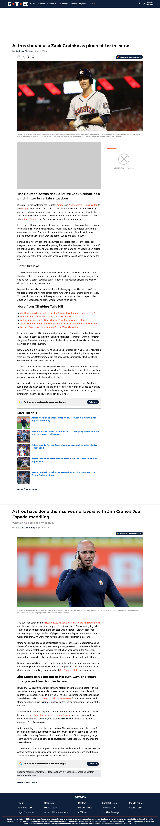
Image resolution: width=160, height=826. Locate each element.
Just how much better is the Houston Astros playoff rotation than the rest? (57, 313)
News (32, 4)
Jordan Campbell (25, 527)
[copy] (33, 57)
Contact (82, 803)
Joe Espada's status (69, 670)
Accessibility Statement (56, 812)
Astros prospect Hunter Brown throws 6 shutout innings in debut (52, 320)
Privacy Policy (85, 807)
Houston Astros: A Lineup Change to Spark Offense (46, 316)
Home (20, 489)
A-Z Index (83, 812)
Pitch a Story (50, 807)
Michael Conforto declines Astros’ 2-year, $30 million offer (49, 327)
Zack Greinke (30, 219)
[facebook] (139, 4)
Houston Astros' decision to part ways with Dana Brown (73, 622)
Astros (60, 205)
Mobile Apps (135, 803)
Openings (49, 803)
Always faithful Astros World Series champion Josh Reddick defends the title (58, 323)
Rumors (41, 4)
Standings (63, 4)
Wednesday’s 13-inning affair (83, 205)
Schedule (51, 4)
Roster (74, 4)
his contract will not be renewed (55, 698)
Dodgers (25, 208)
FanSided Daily (24, 807)
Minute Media (18, 819)
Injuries (82, 4)
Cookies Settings (110, 812)
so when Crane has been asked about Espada (47, 715)
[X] (144, 4)
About (20, 803)
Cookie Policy (136, 807)
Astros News (31, 489)
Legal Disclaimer (25, 812)
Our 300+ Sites (109, 803)
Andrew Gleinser (24, 51)
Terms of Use (108, 807)
